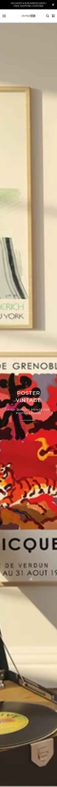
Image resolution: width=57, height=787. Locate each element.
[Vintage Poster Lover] (28, 16)
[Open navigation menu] (4, 15)
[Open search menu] (47, 15)
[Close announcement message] (53, 4)
